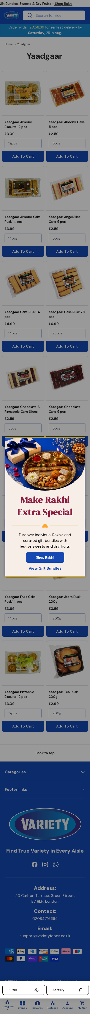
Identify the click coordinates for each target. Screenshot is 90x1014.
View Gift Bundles (45, 568)
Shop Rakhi (45, 557)
